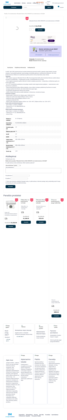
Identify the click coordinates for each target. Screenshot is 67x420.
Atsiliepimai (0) (31, 67)
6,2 (16, 136)
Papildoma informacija (20, 67)
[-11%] (26, 203)
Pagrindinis (22, 414)
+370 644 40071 (40, 2)
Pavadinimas (9, 175)
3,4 (16, 127)
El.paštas (8, 178)
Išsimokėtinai (29, 414)
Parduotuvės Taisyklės (24, 416)
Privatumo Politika (36, 416)
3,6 (16, 131)
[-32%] (41, 203)
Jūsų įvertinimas (10, 165)
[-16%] (11, 209)
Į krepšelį (40, 29)
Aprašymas (10, 67)
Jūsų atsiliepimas (10, 167)
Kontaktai (47, 414)
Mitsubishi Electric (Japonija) (39, 60)
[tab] (10, 67)
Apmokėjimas (54, 414)
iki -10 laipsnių (18, 118)
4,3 (16, 134)
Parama (24, 3)
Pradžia (5, 13)
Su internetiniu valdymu (20, 122)
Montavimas (17, 3)
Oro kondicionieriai (12, 13)
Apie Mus (29, 3)
